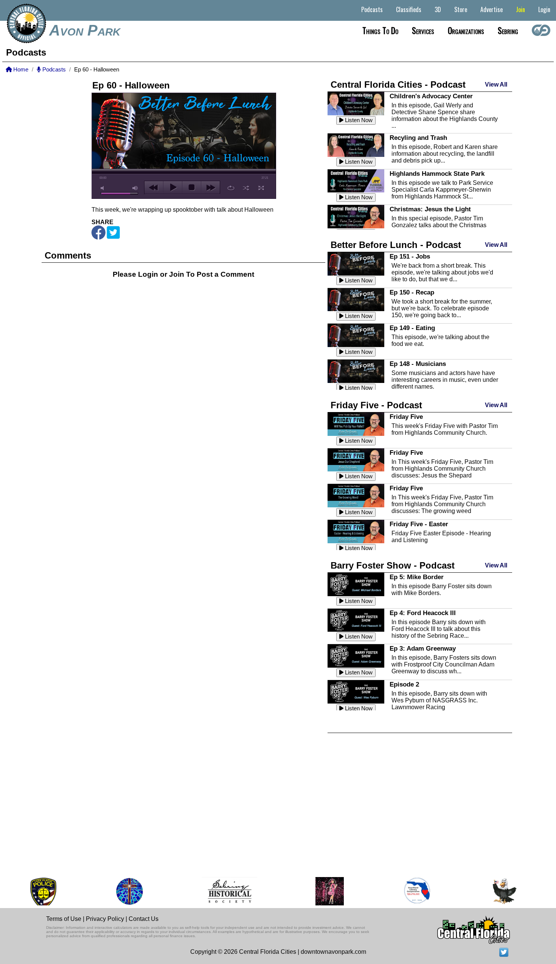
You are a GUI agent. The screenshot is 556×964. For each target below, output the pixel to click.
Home (20, 70)
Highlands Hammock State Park (437, 173)
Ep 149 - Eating (412, 328)
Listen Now (358, 120)
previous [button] (153, 187)
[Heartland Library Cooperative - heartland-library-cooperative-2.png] (399, 891)
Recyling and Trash (418, 137)
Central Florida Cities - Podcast (398, 84)
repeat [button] (231, 187)
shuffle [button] (246, 187)
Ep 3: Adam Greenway (423, 648)
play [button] (172, 187)
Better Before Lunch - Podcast (396, 245)
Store (460, 9)
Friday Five (406, 416)
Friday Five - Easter (419, 524)
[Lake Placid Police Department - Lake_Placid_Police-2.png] (24, 891)
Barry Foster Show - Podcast (393, 565)
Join (520, 9)
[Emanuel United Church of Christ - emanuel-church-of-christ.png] (111, 891)
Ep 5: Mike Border (417, 577)
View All (496, 84)
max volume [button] (135, 188)
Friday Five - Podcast (376, 405)
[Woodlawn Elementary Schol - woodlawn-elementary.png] (486, 891)
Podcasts (372, 9)
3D (438, 9)
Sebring (508, 30)
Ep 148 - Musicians (418, 363)
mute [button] (104, 188)
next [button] (210, 187)
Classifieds (408, 9)
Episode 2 (404, 684)
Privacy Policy (105, 919)
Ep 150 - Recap (412, 292)
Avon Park (84, 30)
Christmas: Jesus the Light (430, 209)
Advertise (491, 9)
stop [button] (191, 187)
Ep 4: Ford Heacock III (423, 613)
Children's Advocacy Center (431, 96)
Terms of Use (63, 919)
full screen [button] (261, 187)
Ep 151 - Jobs (410, 256)
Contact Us (143, 919)
